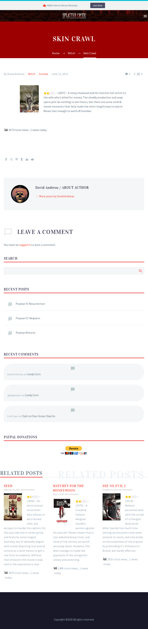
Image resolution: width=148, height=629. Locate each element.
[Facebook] (6, 159)
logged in (25, 245)
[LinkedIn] (27, 159)
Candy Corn (34, 374)
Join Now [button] (98, 5)
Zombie (43, 74)
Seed (8, 486)
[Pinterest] (16, 159)
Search (140, 270)
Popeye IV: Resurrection (30, 303)
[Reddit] (32, 159)
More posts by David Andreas (56, 196)
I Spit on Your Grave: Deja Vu (38, 416)
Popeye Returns (25, 332)
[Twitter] (11, 159)
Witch (31, 74)
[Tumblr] (21, 159)
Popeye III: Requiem (28, 318)
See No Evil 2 (114, 486)
